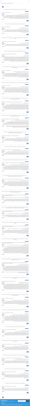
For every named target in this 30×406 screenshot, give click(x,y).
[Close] (29, 403)
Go (27, 20)
